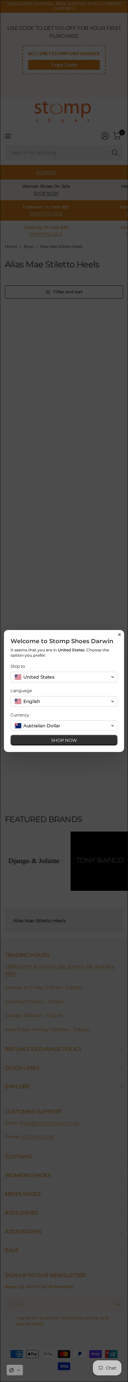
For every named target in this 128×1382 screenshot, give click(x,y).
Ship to (18, 666)
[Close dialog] (119, 634)
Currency (20, 714)
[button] (15, 1370)
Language (21, 690)
